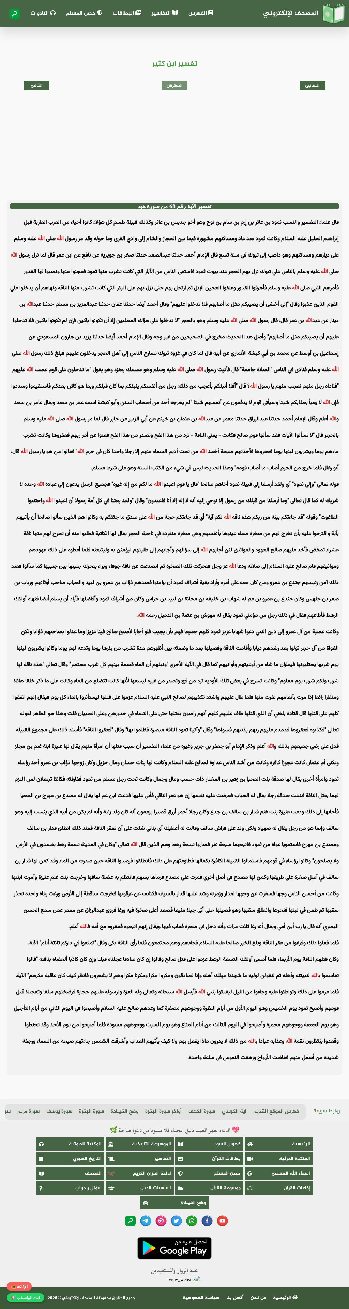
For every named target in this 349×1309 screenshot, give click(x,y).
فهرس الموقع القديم (276, 1111)
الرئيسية (301, 1144)
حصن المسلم (81, 13)
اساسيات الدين (155, 1188)
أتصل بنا (235, 1298)
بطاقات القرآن (226, 1159)
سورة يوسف (59, 1111)
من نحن (258, 1298)
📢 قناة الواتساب (25, 1297)
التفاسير (162, 13)
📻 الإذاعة (19, 1286)
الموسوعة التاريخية (151, 1144)
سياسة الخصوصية (201, 1298)
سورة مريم (28, 1111)
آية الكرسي (234, 1111)
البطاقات (124, 13)
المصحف (93, 1173)
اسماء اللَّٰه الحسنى (291, 1173)
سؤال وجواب (88, 1188)
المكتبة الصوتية (85, 1144)
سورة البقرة (91, 1111)
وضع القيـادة (124, 1111)
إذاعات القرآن (297, 1188)
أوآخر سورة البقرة (163, 1111)
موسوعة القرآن (225, 1188)
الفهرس (198, 13)
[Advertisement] (174, 145)
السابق (312, 85)
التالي (37, 85)
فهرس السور (228, 1144)
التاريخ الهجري (87, 1159)
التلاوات (40, 13)
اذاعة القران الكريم (152, 1173)
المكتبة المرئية (294, 1159)
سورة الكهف (201, 1111)
